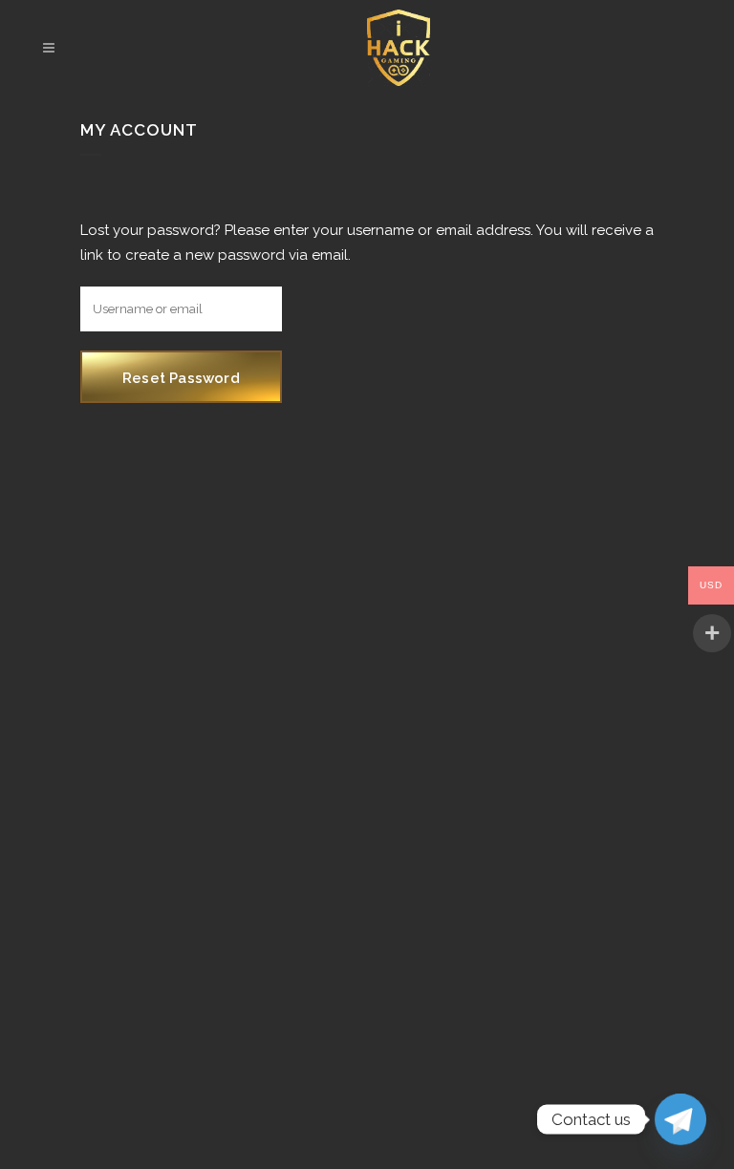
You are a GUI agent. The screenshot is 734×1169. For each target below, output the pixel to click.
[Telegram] (680, 1119)
